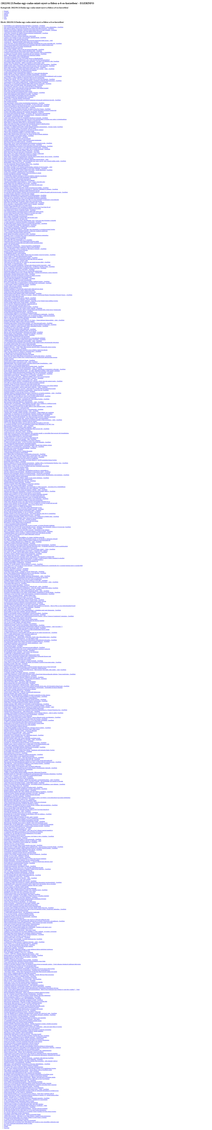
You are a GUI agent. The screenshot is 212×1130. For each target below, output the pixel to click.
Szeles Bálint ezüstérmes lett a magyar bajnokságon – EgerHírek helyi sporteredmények (27, 970)
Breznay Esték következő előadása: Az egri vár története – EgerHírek (22, 512)
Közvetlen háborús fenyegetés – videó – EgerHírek (17, 811)
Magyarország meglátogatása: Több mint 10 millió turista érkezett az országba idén (25, 1001)
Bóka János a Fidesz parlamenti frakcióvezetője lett (17, 89)
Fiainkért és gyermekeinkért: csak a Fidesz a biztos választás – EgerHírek (23, 308)
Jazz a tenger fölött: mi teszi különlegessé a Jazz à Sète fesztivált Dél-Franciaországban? (27, 60)
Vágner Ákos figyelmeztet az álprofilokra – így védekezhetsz (20, 901)
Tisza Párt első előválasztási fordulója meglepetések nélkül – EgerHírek (22, 510)
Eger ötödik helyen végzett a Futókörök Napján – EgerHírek (20, 210)
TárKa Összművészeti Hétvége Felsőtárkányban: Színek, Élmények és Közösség (25, 802)
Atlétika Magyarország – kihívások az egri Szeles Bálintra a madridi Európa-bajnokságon (27, 1116)
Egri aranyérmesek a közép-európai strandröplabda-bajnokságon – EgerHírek (24, 103)
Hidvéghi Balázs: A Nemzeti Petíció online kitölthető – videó (20, 427)
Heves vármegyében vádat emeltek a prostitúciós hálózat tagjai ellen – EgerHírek (25, 268)
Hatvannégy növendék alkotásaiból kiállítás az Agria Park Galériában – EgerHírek (25, 168)
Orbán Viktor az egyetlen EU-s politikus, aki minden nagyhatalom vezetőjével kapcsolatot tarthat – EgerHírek (32, 662)
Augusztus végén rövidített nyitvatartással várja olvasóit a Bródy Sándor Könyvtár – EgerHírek (29, 907)
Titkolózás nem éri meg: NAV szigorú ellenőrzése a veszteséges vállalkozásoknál (25, 668)
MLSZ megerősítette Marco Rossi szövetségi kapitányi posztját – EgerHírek (24, 509)
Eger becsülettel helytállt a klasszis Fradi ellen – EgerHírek (19, 650)
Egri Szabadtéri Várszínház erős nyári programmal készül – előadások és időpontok (26, 115)
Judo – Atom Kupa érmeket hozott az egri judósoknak (18, 716)
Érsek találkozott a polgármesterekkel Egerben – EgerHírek (19, 863)
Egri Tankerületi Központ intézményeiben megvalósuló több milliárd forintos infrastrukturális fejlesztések (31, 342)
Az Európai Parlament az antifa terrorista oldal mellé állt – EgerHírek (22, 759)
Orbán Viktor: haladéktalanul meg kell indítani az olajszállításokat (21, 434)
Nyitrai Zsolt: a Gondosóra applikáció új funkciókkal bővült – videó (21, 405)
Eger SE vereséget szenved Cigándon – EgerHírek (17, 857)
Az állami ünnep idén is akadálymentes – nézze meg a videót (20, 930)
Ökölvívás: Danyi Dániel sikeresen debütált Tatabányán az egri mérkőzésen (23, 1087)
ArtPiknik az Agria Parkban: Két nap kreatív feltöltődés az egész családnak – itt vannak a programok (30, 931)
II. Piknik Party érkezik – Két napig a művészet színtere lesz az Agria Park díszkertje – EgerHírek (29, 79)
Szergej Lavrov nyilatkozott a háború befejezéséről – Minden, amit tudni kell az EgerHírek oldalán (29, 1077)
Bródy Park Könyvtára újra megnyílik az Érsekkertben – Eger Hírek (22, 152)
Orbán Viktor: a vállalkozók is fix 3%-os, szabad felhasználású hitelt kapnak (24, 708)
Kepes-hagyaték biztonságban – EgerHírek (15, 815)
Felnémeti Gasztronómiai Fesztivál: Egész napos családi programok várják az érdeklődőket (27, 52)
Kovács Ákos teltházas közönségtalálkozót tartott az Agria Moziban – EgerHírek (25, 573)
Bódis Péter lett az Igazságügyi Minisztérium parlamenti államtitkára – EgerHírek (25, 196)
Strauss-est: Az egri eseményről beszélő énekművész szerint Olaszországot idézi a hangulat (27, 1083)
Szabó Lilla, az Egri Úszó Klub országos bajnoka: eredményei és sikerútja (23, 982)
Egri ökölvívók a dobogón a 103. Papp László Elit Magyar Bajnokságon (23, 86)
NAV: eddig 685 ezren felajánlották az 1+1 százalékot (18, 240)
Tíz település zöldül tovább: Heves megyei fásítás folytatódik (20, 344)
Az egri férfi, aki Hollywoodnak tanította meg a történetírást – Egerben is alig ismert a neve (27, 927)
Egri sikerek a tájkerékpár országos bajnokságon (16, 1113)
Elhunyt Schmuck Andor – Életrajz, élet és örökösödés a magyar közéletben (24, 1052)
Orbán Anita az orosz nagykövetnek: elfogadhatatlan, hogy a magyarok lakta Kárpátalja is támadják (30, 220)
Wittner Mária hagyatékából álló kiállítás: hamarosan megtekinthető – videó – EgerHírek (27, 576)
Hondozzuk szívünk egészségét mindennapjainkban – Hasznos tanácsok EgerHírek (25, 1108)
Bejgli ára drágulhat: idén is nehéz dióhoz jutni (16, 693)
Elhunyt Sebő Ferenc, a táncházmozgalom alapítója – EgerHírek (21, 257)
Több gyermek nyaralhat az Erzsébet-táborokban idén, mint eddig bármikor (23, 1104)
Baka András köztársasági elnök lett (13, 48)
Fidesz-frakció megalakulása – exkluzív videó (16, 260)
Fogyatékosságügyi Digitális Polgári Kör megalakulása (18, 769)
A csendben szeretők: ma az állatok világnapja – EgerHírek (19, 672)
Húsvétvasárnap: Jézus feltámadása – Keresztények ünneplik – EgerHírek (23, 333)
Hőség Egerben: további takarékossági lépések (16, 39)
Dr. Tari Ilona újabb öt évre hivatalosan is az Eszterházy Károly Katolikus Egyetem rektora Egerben (30, 1111)
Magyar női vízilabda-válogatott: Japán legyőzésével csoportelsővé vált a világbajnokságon (27, 1050)
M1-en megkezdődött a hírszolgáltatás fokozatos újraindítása (19, 95)
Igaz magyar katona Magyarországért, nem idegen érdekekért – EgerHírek (23, 1059)
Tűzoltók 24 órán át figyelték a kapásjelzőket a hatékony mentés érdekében (23, 1031)
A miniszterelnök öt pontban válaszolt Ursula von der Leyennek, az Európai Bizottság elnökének (29, 525)
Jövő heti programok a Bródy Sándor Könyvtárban (17, 430)
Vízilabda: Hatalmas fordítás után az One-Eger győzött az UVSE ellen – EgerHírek (26, 580)
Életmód (6, 11)
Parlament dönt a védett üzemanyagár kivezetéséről (17, 138)
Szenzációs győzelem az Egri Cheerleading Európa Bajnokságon (21, 1102)
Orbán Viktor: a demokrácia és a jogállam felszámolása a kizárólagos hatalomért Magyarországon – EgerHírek (33, 80)
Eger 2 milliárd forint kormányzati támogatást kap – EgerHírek (20, 675)
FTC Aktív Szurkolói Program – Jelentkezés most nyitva (18, 574)
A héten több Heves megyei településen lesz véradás (17, 353)
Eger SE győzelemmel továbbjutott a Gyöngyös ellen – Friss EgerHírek (22, 979)
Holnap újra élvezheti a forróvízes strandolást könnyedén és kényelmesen (23, 1041)
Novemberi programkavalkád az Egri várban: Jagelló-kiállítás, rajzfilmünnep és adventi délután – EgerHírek (32, 592)
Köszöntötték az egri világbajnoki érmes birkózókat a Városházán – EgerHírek (24, 25)
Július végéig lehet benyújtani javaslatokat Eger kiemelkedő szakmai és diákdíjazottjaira (27, 124)
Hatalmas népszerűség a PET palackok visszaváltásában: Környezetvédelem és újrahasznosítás (28, 1046)
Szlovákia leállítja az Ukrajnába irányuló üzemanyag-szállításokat (21, 458)
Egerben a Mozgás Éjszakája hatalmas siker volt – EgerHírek (20, 1080)
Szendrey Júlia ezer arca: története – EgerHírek (16, 286)
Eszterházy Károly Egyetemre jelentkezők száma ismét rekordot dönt (22, 384)
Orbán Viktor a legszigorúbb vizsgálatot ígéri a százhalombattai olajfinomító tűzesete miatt (27, 656)
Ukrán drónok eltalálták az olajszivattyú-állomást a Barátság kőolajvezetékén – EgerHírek (27, 727)
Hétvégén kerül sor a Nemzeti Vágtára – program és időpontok (20, 730)
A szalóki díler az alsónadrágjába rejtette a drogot (17, 653)
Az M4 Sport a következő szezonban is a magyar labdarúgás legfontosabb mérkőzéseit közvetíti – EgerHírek (32, 100)
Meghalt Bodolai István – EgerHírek (13, 449)
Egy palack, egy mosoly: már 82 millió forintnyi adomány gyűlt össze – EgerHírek (25, 552)
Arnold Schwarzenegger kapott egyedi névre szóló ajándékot (20, 724)
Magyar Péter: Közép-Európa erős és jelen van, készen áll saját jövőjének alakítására (26, 134)
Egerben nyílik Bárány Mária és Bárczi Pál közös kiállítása (19, 321)
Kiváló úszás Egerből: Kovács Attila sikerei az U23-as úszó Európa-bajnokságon (25, 1110)
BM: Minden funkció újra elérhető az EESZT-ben (17, 951)
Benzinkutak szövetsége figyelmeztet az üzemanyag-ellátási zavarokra (22, 275)
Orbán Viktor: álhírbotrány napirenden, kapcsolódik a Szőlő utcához (22, 745)
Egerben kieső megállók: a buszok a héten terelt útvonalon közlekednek (22, 140)
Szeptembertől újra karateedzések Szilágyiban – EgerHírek (19, 851)
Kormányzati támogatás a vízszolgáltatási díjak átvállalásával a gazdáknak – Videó (25, 1105)
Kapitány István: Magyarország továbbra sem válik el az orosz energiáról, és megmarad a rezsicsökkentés (31, 199)
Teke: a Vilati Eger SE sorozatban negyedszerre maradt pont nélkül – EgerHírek (25, 628)
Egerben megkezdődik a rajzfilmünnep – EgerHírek (17, 562)
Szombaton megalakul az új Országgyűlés (15, 238)
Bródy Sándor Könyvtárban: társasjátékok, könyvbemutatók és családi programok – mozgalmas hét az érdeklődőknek (34, 486)
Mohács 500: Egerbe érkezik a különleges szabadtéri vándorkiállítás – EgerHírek (25, 74)
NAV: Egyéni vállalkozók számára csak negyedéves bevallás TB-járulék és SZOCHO (26, 423)
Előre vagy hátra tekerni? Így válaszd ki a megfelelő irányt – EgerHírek (22, 351)
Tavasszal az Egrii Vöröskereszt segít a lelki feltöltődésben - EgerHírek (22, 998)
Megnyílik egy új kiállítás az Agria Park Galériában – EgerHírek (21, 897)
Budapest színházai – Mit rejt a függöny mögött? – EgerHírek (20, 790)
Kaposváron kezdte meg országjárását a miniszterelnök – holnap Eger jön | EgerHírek (26, 390)
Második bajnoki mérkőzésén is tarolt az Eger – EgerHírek (19, 799)
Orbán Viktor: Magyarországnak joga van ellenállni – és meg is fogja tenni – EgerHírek (27, 104)
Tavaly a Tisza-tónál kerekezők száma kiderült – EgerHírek (19, 945)
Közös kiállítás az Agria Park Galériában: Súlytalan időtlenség (20, 611)
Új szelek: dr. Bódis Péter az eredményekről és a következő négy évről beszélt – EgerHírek (27, 283)
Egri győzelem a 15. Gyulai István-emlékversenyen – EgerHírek (21, 943)
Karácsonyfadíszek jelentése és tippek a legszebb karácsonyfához (21, 904)
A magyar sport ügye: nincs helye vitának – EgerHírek (18, 431)
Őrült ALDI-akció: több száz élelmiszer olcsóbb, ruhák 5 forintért (21, 817)
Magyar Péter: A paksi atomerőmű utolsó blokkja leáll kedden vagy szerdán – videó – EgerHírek (29, 68)
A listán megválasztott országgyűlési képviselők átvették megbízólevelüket (23, 243)
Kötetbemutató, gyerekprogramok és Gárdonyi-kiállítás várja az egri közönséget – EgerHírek (28, 373)
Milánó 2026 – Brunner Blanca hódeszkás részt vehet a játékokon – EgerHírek (24, 488)
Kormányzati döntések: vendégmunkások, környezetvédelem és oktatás (22, 173)
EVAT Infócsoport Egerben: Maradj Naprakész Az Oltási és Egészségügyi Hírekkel (26, 1076)
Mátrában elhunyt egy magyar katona (13, 958)
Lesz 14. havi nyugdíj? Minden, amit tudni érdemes (17, 622)
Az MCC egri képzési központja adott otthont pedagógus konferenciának (23, 722)
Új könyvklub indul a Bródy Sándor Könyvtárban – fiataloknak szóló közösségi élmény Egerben (29, 750)
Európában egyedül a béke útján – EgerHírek (16, 663)
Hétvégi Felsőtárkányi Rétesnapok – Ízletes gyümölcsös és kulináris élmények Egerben (26, 992)
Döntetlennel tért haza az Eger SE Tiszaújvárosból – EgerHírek (20, 916)
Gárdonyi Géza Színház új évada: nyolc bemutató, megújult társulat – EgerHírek (25, 37)
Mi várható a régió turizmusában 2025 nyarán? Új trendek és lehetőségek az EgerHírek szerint (28, 1074)
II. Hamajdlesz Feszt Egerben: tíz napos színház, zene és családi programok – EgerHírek (27, 149)
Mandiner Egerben (9, 359)
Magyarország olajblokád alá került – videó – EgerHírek (18, 425)
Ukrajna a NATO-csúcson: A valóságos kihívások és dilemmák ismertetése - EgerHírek (26, 1098)
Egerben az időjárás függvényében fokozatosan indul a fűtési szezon (22, 729)
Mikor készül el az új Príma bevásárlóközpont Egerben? (18, 928)
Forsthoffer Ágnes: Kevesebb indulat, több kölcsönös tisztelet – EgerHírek (23, 85)
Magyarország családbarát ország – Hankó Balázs (17, 733)
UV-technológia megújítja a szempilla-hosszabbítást (17, 806)
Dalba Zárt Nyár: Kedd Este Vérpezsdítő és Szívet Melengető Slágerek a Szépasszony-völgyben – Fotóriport (32, 1047)
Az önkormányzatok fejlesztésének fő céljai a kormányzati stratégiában (22, 1073)
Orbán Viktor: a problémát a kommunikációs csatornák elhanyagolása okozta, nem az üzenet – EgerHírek (31, 156)
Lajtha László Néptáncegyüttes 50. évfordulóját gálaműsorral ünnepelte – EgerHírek (26, 118)
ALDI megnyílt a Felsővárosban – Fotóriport (15, 838)
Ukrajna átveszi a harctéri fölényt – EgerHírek (16, 137)
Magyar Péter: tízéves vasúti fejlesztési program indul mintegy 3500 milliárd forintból (26, 88)
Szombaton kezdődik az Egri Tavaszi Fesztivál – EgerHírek (19, 391)
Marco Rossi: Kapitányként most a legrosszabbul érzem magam (20, 547)
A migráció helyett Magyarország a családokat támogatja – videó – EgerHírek (24, 942)
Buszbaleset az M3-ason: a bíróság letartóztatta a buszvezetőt (20, 36)
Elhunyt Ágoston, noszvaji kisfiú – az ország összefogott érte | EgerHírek (23, 939)
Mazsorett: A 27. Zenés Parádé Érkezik (14, 940)
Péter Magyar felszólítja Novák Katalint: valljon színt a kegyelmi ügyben (23, 201)
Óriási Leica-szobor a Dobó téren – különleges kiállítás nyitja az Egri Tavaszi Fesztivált (27, 376)
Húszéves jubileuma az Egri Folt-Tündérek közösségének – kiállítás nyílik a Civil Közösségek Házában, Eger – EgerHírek (36, 463)
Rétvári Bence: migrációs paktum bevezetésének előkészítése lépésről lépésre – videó (26, 159)
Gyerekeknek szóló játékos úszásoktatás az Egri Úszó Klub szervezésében (23, 832)
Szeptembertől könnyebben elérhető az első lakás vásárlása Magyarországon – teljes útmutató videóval (30, 1061)
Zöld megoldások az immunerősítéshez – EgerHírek (17, 680)
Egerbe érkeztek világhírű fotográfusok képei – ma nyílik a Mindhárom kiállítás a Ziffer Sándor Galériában (32, 370)
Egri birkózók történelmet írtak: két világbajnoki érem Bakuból (20, 70)
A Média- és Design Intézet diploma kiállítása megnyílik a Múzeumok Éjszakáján (25, 772)
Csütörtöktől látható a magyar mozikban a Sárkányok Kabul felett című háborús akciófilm (27, 533)
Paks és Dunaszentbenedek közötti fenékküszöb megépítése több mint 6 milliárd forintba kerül (28, 45)
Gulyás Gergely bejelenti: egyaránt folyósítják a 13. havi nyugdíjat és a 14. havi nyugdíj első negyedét (30, 503)
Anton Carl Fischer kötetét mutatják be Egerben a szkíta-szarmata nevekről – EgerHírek (27, 826)
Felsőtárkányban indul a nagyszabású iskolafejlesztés (18, 46)
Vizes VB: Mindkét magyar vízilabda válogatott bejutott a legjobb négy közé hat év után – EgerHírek (30, 1013)
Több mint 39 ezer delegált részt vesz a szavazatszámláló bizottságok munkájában (25, 198)
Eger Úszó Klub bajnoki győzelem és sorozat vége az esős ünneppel (22, 1028)
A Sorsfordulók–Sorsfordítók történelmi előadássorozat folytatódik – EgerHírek (24, 747)
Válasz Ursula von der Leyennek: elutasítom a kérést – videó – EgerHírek (23, 528)
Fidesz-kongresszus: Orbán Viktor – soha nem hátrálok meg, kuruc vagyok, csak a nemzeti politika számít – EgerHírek (35, 161)
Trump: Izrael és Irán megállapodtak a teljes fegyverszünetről (20, 1120)
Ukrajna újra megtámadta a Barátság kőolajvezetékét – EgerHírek (21, 306)
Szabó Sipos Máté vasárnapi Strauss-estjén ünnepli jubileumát (20, 888)
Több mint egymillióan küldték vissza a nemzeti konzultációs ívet (21, 561)
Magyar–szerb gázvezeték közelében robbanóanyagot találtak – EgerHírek (23, 317)
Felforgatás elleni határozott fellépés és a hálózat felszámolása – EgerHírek (23, 754)
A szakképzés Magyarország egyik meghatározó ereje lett (19, 873)
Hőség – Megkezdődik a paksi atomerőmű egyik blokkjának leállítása (22, 55)
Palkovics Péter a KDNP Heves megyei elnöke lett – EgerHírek (20, 842)
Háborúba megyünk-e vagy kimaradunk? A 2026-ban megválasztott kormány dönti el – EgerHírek (29, 491)
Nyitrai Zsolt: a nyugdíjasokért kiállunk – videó (16, 469)
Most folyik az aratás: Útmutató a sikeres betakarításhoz (18, 1032)
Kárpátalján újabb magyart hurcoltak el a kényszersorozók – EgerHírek (22, 839)
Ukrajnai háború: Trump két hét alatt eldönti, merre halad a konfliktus (22, 894)
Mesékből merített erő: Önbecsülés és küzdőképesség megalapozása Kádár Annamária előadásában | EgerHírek (33, 774)
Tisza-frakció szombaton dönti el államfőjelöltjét (16, 57)
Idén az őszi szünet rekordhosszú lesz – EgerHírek (17, 690)
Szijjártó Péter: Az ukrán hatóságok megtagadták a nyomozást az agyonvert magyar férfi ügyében (29, 968)
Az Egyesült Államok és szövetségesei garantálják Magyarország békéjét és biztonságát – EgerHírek (30, 324)
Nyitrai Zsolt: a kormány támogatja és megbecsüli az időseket (20, 689)
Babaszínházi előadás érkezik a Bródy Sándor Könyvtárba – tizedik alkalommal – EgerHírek (28, 170)
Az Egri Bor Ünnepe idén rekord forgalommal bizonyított (19, 915)
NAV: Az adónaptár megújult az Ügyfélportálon (16, 318)
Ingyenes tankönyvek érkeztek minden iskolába (16, 887)
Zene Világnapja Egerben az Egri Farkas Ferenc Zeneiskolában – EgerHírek (24, 714)
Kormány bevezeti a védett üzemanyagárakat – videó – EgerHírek (21, 411)
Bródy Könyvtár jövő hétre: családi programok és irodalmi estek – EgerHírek (24, 202)
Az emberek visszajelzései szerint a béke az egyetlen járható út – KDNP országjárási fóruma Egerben (30, 460)
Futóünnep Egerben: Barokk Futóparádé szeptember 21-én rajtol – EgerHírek (24, 793)
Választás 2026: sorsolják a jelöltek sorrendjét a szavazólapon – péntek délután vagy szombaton (29, 412)
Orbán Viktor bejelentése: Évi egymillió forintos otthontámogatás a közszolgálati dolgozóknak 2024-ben (31, 988)
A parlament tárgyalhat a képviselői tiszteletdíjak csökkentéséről (20, 177)
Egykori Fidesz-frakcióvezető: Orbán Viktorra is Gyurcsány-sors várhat (22, 213)
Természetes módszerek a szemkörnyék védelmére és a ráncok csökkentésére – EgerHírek (27, 986)
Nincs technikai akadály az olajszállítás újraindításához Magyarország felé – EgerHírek (26, 428)
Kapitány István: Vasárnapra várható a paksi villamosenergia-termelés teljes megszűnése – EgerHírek (30, 64)
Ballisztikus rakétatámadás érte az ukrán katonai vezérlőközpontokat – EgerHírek (25, 195)
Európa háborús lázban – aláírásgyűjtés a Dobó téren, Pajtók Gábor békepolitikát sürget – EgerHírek (30, 637)
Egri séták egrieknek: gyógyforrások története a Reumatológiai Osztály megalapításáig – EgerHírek (30, 544)
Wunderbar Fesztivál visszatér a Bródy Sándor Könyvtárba (19, 290)
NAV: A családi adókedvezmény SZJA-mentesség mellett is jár (20, 634)
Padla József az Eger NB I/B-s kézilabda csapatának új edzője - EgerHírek (23, 1000)
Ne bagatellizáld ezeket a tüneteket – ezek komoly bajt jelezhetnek (21, 652)
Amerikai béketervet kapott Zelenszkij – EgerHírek (17, 482)
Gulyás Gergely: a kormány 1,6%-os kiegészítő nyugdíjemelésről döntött (23, 775)
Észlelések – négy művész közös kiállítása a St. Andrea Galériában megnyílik (24, 537)
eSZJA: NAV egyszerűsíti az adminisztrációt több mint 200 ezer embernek (23, 259)
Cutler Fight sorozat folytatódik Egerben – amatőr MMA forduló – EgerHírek (24, 782)
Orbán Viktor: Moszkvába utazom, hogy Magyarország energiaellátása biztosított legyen (27, 501)
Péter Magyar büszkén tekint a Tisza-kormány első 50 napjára (20, 128)
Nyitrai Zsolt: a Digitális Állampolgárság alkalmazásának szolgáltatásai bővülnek (25, 899)
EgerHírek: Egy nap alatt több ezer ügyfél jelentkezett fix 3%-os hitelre (22, 833)
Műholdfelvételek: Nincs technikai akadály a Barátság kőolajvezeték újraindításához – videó (28, 363)
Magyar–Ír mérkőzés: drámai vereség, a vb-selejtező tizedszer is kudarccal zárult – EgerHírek (28, 531)
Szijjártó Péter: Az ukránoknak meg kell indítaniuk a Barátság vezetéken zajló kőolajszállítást (28, 414)
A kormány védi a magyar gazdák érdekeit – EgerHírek (18, 485)
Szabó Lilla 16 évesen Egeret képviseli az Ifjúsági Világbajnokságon (22, 924)
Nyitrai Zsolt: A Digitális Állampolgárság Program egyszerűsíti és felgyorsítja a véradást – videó (29, 707)
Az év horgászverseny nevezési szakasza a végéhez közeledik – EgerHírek (23, 661)
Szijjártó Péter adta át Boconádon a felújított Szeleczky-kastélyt (20, 421)
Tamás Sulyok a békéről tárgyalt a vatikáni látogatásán (18, 451)
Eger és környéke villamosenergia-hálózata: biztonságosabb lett (20, 304)
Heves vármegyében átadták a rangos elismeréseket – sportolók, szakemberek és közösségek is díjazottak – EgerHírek (35, 369)
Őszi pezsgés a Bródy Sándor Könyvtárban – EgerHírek (18, 741)
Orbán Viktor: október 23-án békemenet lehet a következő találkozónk (22, 766)
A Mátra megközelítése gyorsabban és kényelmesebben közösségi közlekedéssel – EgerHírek (28, 146)
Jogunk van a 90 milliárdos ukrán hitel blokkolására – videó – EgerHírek (23, 367)
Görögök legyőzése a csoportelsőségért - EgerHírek (17, 1062)
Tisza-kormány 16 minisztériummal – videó (15, 263)
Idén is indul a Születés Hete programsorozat (15, 216)
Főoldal (6, 1126)
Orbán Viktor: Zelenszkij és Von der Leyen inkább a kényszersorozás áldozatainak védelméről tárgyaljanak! (32, 1055)
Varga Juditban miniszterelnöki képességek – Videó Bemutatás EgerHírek (23, 1081)
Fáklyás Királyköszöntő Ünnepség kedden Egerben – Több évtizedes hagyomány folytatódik (28, 922)
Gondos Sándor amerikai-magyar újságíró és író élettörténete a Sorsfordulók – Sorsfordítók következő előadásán (33, 687)
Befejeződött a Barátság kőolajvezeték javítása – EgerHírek (19, 274)
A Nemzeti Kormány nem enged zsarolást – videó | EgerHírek (20, 439)
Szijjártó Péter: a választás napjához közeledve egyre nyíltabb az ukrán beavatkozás (25, 350)
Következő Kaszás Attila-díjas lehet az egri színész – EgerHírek (20, 957)
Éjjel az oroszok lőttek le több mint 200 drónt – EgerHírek (19, 808)
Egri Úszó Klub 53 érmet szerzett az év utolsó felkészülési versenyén (22, 534)
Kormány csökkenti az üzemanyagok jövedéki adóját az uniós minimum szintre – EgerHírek (28, 406)
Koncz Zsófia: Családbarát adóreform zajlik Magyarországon (20, 973)
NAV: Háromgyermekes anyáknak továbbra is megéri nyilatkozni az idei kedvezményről (27, 540)
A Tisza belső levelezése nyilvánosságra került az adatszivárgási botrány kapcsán (25, 601)
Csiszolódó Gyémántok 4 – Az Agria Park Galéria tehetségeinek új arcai (23, 507)
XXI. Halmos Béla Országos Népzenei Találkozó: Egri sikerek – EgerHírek (24, 677)
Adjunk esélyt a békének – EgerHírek (14, 948)
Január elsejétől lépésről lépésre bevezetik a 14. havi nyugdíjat (20, 597)
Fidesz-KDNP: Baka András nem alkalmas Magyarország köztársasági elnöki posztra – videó (28, 40)
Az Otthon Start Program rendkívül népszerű (15, 726)
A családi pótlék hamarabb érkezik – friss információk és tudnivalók (21, 912)
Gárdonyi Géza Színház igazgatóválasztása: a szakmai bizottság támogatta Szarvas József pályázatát (30, 666)
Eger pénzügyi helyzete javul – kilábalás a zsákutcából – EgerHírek (21, 555)
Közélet (6, 15)
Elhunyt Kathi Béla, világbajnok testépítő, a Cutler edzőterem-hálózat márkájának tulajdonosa (28, 949)
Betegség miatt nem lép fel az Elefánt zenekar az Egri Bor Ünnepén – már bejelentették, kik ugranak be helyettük (33, 781)
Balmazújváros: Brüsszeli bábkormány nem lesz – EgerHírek (20, 481)
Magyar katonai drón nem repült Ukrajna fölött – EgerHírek (19, 683)
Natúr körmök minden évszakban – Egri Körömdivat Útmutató (20, 977)
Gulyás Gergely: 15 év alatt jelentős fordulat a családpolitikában (20, 698)
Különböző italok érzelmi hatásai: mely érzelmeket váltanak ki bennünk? (23, 933)
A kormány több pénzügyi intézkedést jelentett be (17, 165)
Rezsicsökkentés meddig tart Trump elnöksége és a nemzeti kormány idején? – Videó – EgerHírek (29, 549)
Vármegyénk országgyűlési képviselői (14, 296)
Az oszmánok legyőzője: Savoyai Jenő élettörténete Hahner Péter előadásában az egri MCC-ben (29, 424)
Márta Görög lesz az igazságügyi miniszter (15, 237)
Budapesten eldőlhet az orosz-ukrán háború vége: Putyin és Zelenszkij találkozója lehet (26, 919)
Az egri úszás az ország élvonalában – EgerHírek (17, 585)
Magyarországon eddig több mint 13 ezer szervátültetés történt (20, 800)
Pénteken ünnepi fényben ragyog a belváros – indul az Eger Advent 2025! (23, 504)
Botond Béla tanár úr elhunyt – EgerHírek (15, 461)
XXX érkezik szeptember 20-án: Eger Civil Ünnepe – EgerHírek (21, 812)
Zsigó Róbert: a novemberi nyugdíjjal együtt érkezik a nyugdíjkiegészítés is (23, 559)
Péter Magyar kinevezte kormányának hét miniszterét (18, 277)
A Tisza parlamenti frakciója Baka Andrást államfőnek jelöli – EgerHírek (23, 51)
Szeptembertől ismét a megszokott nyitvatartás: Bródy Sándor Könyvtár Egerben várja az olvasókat (30, 884)
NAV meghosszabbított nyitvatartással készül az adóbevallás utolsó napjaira (23, 211)
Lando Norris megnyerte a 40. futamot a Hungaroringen (18, 962)
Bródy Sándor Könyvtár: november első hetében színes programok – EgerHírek (25, 614)
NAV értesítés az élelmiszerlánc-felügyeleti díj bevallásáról (19, 180)
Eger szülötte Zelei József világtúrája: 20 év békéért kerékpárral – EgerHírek (24, 934)
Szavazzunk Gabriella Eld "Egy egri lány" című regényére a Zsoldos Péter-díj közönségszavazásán (30, 388)
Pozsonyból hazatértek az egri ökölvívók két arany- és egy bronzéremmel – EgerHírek (26, 106)
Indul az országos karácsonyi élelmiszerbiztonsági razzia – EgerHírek (22, 515)
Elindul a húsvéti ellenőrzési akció (13, 287)
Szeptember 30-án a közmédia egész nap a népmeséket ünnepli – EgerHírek (24, 735)
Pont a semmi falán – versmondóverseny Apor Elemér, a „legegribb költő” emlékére (26, 550)
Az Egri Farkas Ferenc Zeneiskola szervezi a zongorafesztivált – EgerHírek (23, 409)
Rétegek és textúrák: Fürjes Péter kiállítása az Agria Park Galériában (22, 484)
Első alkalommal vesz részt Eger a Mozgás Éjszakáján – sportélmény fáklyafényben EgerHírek (28, 1058)
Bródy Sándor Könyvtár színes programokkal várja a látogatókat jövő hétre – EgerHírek (27, 415)
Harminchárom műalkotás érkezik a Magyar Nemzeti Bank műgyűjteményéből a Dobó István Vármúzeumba (32, 309)
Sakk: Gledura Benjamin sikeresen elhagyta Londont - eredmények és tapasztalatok (25, 1099)
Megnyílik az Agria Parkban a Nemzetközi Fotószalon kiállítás (20, 155)
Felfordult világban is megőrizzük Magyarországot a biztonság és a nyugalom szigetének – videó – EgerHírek (32, 393)
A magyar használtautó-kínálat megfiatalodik (15, 524)
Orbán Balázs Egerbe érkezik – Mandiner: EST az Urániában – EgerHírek (23, 375)
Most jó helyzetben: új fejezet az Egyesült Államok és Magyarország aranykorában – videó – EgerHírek (31, 582)
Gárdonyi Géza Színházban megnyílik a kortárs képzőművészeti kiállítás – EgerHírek (26, 187)
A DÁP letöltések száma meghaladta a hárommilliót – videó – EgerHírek (23, 341)
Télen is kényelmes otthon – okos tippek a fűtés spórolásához (20, 681)
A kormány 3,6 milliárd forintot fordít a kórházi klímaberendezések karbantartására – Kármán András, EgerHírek (33, 127)
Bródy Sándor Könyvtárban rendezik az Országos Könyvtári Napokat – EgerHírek (25, 719)
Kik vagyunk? (7, 1125)
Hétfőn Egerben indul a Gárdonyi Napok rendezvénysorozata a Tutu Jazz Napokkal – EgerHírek (29, 66)
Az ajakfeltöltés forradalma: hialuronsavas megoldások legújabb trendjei (22, 1020)
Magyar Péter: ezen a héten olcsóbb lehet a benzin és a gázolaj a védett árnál (24, 153)
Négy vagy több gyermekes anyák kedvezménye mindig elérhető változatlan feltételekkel (27, 995)
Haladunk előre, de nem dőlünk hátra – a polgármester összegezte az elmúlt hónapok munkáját (28, 824)
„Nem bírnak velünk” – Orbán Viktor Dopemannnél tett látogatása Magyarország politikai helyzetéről (30, 971)
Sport (5, 18)
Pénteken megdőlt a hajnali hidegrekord (14, 251)
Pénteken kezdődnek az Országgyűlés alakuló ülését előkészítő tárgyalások (23, 289)
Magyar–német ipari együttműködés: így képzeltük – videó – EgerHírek (22, 739)
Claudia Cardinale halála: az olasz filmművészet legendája (19, 756)
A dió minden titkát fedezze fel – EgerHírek (15, 583)
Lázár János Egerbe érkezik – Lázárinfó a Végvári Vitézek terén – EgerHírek (24, 571)
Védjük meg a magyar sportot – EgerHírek (15, 348)
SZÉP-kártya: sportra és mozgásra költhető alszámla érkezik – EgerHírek (23, 849)
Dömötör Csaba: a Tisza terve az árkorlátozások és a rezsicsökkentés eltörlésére (24, 338)
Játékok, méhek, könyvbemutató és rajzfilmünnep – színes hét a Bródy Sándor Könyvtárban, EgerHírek (31, 588)
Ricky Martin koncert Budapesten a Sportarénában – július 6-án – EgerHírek (24, 446)
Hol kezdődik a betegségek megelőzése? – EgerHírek (18, 751)
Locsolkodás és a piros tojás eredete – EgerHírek (16, 327)
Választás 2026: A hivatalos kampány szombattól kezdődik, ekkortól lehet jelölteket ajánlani (28, 445)
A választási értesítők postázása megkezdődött (16, 476)
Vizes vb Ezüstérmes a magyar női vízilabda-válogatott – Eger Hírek (22, 1019)
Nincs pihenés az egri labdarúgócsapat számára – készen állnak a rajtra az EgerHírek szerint (28, 1070)
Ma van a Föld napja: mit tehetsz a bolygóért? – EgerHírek (19, 269)
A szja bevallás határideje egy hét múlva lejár (15, 219)
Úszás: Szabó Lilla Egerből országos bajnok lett (16, 991)
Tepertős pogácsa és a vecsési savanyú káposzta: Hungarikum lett (21, 437)
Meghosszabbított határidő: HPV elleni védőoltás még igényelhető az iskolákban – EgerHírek (28, 791)
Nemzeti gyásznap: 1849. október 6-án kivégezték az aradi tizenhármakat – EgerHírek (26, 704)
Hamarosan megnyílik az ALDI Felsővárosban (16, 910)
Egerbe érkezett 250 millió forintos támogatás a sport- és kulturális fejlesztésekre (25, 497)
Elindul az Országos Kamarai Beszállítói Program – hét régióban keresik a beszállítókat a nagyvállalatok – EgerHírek (34, 784)
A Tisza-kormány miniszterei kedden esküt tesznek (17, 232)
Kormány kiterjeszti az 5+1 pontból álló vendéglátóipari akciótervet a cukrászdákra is (26, 470)
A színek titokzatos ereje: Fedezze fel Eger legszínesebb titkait (20, 965)
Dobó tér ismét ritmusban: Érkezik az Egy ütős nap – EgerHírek (20, 125)
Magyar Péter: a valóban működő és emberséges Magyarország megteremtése (24, 77)
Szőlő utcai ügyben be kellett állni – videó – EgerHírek (18, 732)
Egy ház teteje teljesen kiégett (11, 536)
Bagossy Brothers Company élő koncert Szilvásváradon (18, 214)
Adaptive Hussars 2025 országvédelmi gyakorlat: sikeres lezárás (20, 619)
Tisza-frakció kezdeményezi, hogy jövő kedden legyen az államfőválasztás (23, 58)
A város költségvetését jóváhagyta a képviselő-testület (18, 436)
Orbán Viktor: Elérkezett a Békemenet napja (15, 644)
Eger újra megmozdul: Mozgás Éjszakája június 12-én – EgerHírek (21, 164)
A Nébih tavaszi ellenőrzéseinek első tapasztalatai (17, 336)
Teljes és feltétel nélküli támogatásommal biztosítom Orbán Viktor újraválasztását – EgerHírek (28, 372)
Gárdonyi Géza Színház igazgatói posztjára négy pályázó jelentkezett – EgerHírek (25, 854)
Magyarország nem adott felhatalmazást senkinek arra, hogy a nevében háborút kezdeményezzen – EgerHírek (32, 762)
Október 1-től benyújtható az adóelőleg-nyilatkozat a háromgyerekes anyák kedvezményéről (28, 760)
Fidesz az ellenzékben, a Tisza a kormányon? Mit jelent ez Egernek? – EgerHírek (25, 248)
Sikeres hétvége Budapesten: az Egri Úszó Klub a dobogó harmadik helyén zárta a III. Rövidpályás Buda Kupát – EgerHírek (36, 686)
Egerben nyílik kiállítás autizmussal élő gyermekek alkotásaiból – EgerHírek (24, 112)
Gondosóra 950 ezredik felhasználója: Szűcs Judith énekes (19, 658)
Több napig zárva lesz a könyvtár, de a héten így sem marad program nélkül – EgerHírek (27, 262)
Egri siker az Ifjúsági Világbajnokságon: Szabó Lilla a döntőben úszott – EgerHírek (25, 890)
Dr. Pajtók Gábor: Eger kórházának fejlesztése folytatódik (19, 354)
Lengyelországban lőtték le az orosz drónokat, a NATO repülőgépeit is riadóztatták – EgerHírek (29, 314)
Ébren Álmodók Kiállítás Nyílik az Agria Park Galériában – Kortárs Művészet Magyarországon (29, 974)
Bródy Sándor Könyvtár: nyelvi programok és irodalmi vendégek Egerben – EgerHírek (27, 281)
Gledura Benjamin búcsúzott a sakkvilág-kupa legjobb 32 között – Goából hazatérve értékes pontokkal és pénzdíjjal (34, 558)
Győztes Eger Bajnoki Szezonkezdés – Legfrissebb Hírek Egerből (21, 967)
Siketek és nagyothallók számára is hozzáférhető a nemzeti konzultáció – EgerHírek (26, 613)
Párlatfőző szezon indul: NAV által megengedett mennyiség (19, 893)
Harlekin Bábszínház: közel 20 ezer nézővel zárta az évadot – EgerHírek (23, 144)
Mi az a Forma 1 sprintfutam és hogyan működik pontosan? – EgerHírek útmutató (25, 1037)
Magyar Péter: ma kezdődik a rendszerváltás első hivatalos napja (21, 217)
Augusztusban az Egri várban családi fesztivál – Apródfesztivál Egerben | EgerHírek (26, 82)
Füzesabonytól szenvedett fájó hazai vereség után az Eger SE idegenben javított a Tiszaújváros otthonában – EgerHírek (35, 909)
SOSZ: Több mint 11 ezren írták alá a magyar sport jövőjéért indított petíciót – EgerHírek (27, 396)
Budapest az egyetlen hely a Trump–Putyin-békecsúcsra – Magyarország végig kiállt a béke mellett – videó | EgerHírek (35, 669)
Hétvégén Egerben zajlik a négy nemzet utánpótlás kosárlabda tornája (22, 738)
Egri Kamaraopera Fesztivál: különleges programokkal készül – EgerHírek (23, 603)
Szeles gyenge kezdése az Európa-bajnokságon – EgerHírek (19, 1107)
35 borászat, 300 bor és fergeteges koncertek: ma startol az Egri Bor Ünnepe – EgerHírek (27, 109)
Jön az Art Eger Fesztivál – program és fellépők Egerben (18, 913)
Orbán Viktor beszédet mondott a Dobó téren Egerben (18, 400)
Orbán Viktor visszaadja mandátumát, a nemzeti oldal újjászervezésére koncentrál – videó (27, 265)
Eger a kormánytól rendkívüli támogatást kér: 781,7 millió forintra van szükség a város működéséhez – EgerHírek (33, 27)
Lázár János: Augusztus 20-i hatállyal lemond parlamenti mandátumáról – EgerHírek (26, 33)
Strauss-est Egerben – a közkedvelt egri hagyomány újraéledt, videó (21, 903)
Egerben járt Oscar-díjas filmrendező (13, 671)
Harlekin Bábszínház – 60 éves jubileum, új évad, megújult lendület (21, 860)
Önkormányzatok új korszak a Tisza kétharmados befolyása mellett (21, 241)
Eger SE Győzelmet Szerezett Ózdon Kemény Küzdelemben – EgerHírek (23, 994)
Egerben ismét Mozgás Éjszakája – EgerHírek (16, 174)
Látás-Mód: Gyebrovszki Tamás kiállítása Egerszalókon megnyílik (21, 820)
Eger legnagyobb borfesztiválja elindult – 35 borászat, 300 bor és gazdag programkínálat (27, 113)
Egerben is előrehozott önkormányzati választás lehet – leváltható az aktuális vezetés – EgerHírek (29, 266)
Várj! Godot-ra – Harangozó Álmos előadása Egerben (18, 870)
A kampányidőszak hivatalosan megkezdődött (16, 452)
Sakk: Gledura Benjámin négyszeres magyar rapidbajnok (19, 778)
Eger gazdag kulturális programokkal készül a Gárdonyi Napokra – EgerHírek (24, 92)
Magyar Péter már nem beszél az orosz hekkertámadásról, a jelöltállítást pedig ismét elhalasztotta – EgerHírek (32, 610)
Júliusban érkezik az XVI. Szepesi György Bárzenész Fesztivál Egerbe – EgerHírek (26, 147)
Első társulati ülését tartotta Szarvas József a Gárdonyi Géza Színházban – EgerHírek (26, 498)
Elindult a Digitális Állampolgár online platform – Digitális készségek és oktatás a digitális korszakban (30, 1023)
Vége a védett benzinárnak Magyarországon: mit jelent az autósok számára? (23, 129)
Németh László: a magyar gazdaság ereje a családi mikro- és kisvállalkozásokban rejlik (26, 744)
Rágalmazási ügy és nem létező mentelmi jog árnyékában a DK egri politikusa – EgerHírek (28, 814)
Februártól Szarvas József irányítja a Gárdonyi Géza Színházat (20, 623)
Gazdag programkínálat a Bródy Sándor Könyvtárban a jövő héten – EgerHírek (25, 339)
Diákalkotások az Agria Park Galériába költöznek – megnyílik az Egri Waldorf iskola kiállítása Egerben (31, 301)
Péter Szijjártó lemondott (10, 101)
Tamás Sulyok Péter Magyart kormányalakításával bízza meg (20, 292)
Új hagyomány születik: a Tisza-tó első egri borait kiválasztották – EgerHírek (24, 49)
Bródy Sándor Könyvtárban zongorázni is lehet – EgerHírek (19, 234)
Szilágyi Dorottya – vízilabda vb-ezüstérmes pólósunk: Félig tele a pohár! (23, 885)
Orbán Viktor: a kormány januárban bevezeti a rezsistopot (19, 171)
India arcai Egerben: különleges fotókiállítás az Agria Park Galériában (22, 440)
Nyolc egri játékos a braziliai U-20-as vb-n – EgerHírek (18, 952)
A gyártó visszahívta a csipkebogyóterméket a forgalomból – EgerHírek (22, 222)
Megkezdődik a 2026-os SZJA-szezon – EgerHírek (17, 162)
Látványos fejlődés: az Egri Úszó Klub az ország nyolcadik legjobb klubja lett (24, 495)
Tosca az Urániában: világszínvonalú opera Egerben (17, 659)
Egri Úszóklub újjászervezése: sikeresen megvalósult (17, 617)
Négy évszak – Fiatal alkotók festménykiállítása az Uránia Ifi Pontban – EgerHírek (25, 696)
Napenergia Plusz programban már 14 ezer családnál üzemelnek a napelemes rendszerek (27, 649)
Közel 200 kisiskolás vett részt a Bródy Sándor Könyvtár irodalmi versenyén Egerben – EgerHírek (29, 254)
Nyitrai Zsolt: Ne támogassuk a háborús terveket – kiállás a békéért (21, 684)
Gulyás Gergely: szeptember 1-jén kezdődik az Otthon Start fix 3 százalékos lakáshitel (26, 896)
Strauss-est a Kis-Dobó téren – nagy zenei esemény (17, 879)
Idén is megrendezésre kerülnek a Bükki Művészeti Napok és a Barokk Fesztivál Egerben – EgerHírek (31, 848)
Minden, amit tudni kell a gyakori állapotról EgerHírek (18, 1096)
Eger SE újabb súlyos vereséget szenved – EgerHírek (18, 827)
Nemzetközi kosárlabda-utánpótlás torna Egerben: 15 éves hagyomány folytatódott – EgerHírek (29, 720)
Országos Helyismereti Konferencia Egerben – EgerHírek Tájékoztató (22, 1012)
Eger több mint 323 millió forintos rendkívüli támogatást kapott (20, 925)
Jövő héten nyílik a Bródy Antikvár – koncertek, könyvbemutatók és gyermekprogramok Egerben (29, 229)
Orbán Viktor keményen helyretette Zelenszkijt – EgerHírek (19, 543)
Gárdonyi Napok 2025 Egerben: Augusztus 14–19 (17, 936)
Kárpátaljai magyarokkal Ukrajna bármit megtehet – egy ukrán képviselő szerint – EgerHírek (28, 323)
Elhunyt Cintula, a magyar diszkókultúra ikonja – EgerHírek (19, 980)
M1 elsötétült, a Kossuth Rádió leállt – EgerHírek (17, 116)
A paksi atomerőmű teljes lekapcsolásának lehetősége (18, 71)
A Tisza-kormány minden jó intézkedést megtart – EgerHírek (20, 284)
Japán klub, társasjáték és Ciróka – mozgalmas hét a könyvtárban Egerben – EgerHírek (26, 399)
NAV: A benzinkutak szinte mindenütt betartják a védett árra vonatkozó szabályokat (26, 231)
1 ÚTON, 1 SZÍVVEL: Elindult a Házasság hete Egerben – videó (21, 954)
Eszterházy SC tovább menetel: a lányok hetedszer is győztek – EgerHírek (23, 564)
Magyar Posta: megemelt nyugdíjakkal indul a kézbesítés (19, 158)
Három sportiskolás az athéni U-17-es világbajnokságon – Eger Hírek (22, 997)
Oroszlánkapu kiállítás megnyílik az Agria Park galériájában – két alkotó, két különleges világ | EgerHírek (31, 61)
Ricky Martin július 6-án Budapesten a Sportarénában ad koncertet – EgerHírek (24, 454)
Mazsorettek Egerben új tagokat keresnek (15, 835)
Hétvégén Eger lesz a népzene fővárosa (14, 843)
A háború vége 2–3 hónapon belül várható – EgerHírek (18, 777)
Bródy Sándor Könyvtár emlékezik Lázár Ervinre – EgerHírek (20, 183)
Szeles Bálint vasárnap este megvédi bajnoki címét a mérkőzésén (21, 983)
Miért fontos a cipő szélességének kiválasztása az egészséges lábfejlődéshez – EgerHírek (27, 1064)
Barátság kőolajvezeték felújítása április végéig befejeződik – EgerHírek (22, 293)
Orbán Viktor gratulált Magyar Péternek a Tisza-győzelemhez (20, 299)
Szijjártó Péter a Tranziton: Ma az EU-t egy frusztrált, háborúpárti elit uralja (23, 867)
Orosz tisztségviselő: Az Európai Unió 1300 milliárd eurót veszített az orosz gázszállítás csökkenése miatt (31, 1122)
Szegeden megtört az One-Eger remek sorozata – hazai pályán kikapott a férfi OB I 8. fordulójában (30, 513)
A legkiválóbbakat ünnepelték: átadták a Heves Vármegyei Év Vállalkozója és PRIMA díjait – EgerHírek (31, 516)
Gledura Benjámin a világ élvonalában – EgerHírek (17, 635)
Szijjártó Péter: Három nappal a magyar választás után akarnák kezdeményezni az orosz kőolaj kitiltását (31, 385)
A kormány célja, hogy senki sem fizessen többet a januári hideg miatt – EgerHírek (25, 455)
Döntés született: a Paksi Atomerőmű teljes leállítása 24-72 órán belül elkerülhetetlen (26, 73)
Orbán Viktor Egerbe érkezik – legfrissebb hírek (16, 408)
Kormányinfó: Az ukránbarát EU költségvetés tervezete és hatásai (21, 1044)
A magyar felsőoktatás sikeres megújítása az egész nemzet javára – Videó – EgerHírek (26, 1089)
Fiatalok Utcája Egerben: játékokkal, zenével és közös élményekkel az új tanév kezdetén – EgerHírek (30, 30)
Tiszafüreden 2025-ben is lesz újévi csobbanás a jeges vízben (20, 891)
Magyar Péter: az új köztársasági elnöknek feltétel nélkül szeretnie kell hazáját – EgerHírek (27, 83)
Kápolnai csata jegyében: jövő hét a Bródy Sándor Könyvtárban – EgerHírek (24, 457)
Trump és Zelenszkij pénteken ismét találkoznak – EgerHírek (20, 329)
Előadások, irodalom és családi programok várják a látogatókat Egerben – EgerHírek (26, 326)
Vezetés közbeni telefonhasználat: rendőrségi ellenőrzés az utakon (21, 803)
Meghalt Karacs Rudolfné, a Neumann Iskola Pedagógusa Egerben (21, 1007)
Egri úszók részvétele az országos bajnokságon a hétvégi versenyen (21, 1043)
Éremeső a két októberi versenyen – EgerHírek (16, 568)
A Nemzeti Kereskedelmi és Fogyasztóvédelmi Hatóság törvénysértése (22, 208)
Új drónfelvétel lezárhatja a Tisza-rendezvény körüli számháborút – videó (23, 643)
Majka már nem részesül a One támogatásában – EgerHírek (19, 1016)
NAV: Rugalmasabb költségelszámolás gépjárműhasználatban (20, 443)
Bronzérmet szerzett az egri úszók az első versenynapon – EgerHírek (22, 598)
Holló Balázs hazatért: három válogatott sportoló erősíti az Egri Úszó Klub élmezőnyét (26, 809)
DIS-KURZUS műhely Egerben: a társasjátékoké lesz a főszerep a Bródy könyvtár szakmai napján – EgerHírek (33, 381)
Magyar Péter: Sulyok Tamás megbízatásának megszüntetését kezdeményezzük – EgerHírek (28, 143)
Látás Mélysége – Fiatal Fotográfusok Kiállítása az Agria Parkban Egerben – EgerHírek (27, 763)
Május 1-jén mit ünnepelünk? (11, 244)
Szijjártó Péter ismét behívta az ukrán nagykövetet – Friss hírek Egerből (22, 1034)
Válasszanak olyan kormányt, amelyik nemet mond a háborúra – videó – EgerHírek (26, 387)
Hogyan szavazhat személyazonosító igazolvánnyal (17, 179)
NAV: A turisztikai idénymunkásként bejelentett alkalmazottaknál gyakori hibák (24, 961)
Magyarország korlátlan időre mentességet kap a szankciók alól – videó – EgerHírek (26, 586)
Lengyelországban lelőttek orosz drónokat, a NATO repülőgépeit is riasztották (24, 818)
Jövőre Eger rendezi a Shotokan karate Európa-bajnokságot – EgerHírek (23, 553)
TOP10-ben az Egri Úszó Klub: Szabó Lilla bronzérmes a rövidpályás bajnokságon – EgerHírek (29, 594)
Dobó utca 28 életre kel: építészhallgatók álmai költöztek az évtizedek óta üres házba (26, 577)
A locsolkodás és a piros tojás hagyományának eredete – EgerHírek (21, 1086)
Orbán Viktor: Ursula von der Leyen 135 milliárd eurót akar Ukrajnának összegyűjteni (26, 466)
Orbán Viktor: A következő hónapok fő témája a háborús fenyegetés (21, 702)
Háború (6, 14)
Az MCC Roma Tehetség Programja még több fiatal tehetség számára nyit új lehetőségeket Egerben (30, 1068)
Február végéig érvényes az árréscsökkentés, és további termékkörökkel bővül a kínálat (26, 629)
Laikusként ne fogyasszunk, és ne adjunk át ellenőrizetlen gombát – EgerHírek (24, 821)
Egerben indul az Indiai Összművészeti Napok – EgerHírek (19, 360)
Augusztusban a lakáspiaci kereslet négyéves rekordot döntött (20, 852)
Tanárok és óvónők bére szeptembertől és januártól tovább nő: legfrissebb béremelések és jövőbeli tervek (31, 1090)
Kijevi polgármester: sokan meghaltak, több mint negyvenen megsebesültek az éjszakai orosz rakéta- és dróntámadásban (35, 119)
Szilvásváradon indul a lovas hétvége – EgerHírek (17, 937)
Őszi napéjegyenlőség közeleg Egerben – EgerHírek (17, 765)
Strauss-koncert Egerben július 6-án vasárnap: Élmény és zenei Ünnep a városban (25, 1117)
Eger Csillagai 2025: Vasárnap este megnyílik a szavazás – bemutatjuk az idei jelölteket (26, 530)
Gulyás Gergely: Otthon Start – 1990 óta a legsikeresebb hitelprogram (22, 692)
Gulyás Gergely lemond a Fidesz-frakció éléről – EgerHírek (19, 107)
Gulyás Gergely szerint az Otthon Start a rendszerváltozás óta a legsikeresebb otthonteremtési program (30, 357)
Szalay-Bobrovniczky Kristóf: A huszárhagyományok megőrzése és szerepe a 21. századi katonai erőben (31, 1095)
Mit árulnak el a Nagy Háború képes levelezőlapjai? (17, 522)
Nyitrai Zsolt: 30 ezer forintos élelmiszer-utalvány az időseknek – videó (22, 841)
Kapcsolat (6, 1128)
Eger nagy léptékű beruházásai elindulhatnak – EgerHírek (19, 872)
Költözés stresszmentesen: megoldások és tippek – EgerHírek (20, 866)
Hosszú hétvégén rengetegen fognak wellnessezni (17, 665)
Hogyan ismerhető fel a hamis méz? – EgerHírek (16, 876)
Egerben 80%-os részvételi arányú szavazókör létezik (18, 205)
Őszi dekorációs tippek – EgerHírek (13, 646)
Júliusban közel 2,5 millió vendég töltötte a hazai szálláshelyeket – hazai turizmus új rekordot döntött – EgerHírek (33, 846)
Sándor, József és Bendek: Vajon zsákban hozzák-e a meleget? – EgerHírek (23, 378)
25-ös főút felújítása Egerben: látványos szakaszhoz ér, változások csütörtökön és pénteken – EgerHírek (31, 189)
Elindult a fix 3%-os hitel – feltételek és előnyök (16, 855)
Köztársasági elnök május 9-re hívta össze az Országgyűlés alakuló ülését (23, 271)
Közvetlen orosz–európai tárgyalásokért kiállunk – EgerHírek (20, 448)
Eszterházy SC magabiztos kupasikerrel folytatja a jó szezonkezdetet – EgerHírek (25, 742)
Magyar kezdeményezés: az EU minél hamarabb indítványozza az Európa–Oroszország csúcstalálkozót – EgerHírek (34, 921)
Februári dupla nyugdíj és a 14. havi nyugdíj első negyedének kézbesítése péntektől (25, 494)
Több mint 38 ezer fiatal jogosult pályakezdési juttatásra (18, 946)
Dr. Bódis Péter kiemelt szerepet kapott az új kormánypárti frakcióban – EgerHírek (25, 223)
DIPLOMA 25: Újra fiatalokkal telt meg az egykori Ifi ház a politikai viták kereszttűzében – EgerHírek (31, 805)
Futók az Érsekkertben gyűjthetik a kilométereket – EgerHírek (20, 225)
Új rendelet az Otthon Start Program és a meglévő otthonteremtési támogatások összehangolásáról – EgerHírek (33, 882)
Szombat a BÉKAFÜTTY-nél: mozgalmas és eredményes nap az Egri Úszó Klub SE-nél (27, 207)
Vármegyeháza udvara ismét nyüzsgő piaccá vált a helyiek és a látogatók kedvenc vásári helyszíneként (30, 1053)
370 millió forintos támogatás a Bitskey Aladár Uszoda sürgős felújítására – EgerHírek (26, 478)
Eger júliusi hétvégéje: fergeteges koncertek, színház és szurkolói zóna (22, 121)
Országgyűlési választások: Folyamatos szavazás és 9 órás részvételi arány (23, 185)
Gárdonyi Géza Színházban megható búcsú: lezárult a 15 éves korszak (22, 492)
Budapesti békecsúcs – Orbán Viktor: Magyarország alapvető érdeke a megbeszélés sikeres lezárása (30, 347)
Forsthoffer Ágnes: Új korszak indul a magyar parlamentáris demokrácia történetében (26, 235)
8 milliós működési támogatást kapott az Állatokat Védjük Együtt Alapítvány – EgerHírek (27, 869)
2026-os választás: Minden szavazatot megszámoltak (17, 280)
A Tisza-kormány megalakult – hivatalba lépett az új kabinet (19, 226)
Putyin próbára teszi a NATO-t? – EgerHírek (15, 753)
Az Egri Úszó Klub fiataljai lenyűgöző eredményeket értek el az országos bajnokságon (26, 1040)
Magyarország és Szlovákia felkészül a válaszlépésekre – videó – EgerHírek (24, 402)
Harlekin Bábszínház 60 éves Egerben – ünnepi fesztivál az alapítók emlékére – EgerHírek (27, 705)
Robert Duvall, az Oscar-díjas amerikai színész (16, 467)
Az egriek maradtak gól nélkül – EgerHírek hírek (17, 1056)
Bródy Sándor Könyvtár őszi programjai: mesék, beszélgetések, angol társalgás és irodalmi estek (29, 556)
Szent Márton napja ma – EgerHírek (13, 567)
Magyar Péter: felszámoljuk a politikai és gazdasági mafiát (19, 131)
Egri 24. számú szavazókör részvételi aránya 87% (17, 305)
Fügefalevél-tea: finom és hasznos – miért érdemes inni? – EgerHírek (22, 711)
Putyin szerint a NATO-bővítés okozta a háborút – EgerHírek (20, 298)
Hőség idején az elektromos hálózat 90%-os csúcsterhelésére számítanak (23, 122)
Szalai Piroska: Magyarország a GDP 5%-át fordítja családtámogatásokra (23, 1003)
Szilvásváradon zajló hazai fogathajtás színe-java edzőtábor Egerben (22, 1049)
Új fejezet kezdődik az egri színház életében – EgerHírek (19, 135)
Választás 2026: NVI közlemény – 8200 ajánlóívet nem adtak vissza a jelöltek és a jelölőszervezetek (30, 403)
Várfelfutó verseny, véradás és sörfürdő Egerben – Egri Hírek (20, 976)
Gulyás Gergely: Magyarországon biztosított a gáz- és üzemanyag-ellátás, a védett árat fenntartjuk (29, 315)
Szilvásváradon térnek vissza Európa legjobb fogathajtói (18, 1022)
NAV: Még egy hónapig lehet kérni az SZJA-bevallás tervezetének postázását (24, 382)
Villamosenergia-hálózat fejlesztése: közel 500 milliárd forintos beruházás (23, 31)
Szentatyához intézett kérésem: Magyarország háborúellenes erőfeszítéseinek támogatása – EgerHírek (30, 640)
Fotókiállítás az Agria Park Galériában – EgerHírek (17, 796)
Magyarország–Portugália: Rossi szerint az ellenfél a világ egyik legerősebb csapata (25, 823)
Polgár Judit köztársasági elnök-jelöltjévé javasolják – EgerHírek (21, 94)
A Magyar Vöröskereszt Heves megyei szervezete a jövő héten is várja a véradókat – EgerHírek (29, 836)
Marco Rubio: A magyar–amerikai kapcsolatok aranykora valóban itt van (23, 464)
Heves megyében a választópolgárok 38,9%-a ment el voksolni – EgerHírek (24, 204)
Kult (5, 17)
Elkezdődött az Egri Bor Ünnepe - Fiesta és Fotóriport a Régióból (21, 1065)
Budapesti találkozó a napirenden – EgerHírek (16, 570)
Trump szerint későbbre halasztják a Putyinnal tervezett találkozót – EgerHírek (24, 647)
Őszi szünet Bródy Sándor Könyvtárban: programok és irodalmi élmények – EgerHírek (27, 641)
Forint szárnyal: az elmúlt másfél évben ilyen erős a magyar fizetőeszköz (23, 579)
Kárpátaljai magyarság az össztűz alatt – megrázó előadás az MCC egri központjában (26, 418)
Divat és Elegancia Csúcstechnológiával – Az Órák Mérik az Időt (21, 638)
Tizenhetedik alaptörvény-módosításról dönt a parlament (18, 97)
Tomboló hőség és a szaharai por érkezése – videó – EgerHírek (20, 878)
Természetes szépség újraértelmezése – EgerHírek (17, 736)
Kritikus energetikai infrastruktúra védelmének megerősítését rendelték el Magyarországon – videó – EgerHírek (33, 420)
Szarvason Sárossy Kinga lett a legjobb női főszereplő (18, 900)
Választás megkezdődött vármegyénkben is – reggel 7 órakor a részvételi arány (24, 182)
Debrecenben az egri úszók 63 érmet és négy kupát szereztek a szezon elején (24, 723)
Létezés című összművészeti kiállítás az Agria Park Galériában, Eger (22, 132)
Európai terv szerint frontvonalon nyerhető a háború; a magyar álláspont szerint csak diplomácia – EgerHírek (32, 717)
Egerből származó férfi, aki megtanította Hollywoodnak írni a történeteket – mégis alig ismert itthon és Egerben (33, 1026)
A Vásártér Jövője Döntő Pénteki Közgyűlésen (16, 1119)
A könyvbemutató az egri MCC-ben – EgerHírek (17, 631)
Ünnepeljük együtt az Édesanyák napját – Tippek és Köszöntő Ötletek (22, 1114)
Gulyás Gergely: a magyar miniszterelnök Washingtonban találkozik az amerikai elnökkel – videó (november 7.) (33, 626)
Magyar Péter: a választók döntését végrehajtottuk (17, 98)
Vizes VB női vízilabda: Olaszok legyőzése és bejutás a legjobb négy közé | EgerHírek (26, 1035)
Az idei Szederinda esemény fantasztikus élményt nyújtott (19, 1101)
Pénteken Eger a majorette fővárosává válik (15, 771)
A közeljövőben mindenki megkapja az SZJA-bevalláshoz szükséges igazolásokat (25, 176)
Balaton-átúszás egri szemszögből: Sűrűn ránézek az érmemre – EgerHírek (23, 955)
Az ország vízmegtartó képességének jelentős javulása (18, 1123)
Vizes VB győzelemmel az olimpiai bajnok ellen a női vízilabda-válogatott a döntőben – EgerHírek (30, 1015)
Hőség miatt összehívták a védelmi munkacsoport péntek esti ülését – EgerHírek (25, 67)
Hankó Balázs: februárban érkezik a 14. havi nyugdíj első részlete (21, 521)
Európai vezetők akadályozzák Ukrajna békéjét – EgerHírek (19, 302)
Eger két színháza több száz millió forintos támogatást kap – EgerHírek (22, 875)
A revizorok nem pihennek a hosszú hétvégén (16, 250)
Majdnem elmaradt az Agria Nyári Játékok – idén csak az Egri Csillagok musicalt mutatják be (28, 830)
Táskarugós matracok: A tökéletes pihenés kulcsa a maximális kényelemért (23, 1009)
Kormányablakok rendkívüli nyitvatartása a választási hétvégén (20, 312)
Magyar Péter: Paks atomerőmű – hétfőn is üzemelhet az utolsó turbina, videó (24, 63)
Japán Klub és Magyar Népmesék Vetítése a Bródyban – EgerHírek (21, 150)
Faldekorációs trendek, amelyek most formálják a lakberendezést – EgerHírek (24, 625)
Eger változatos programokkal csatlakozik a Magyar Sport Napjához (22, 247)
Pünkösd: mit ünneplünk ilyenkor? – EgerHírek (16, 186)
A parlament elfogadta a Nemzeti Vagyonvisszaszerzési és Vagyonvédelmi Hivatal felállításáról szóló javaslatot (33, 76)
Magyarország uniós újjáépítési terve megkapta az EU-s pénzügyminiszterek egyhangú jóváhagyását (30, 110)
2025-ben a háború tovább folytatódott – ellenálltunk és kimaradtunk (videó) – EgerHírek (27, 472)
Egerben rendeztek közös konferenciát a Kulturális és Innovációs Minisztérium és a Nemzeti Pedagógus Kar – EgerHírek (35, 710)
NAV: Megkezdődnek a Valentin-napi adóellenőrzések (18, 479)
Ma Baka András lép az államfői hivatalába (15, 34)
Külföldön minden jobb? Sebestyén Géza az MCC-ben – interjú (20, 379)
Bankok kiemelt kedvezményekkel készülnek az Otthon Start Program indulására (25, 858)
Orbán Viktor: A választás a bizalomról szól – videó (17, 829)
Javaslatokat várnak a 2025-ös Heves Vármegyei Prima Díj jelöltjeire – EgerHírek (25, 678)
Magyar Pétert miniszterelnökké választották (15, 228)
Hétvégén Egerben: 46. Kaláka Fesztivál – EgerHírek (18, 141)
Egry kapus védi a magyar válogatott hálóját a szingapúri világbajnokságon (23, 1067)
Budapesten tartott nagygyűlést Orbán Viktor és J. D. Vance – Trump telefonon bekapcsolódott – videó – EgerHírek (34, 320)
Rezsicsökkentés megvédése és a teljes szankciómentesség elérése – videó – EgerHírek (26, 591)
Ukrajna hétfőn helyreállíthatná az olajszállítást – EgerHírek (19, 278)
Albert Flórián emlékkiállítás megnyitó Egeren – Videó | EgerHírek (21, 1071)
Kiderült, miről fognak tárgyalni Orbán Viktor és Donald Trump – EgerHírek (24, 600)
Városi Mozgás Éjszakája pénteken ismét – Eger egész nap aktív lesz (22, 1004)
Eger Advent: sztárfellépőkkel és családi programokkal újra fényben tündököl (24, 620)
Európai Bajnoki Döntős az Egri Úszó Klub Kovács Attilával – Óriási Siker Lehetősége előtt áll (29, 1093)
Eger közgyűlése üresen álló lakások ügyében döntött (18, 748)
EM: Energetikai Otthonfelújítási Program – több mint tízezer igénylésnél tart (24, 394)
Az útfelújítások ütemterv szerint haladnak (15, 253)
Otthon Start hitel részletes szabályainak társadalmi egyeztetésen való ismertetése (25, 1018)
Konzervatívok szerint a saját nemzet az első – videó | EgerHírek (21, 362)
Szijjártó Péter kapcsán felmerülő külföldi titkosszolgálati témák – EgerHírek (24, 366)
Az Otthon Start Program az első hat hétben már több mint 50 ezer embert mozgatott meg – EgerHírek (30, 632)
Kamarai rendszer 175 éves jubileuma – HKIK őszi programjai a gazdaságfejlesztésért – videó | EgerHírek (31, 780)
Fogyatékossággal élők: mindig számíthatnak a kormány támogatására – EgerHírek (25, 788)
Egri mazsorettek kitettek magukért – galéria (15, 864)
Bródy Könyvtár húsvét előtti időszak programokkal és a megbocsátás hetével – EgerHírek (27, 356)
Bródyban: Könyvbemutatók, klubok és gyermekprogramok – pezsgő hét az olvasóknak (27, 473)
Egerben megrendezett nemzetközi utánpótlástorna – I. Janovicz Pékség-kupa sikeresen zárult (28, 861)
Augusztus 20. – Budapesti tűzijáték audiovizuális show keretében (21, 42)
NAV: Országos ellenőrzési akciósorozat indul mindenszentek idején (22, 655)
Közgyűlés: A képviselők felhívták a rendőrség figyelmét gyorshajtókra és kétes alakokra (27, 695)
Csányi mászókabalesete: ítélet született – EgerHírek (17, 608)
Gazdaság (6, 12)
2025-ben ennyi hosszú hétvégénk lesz (14, 918)
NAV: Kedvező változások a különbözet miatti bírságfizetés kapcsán (22, 190)
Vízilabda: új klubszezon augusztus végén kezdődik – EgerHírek (21, 960)
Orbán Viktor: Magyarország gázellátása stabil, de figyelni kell (20, 330)
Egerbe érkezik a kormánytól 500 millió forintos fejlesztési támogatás (22, 794)
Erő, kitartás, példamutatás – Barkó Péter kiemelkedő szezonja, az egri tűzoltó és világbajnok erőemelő (30, 539)
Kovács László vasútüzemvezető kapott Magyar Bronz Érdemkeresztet (22, 906)
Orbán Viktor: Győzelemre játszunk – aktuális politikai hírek (19, 595)
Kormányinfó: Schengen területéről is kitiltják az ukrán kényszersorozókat (23, 500)
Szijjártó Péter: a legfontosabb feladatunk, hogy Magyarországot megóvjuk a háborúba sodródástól (29, 417)
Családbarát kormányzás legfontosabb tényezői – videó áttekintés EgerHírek (24, 985)
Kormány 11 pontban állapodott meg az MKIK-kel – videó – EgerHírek (22, 542)
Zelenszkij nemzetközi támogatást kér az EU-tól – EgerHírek (20, 1010)
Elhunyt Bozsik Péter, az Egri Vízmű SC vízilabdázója (18, 1092)
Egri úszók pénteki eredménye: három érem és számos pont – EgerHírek (23, 589)
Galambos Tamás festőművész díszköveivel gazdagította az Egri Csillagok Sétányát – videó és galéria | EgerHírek (33, 713)
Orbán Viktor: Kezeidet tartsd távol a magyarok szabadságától (20, 397)
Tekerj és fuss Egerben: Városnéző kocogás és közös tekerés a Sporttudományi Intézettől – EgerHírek (30, 768)
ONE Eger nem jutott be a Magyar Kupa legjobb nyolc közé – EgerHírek (23, 845)
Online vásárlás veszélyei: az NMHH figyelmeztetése (18, 506)
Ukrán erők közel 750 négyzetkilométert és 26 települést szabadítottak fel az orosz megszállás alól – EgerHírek (33, 43)
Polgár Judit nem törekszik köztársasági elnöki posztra (18, 91)
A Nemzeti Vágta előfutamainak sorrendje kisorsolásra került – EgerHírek (23, 787)
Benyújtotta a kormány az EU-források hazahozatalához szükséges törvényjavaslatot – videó (28, 167)
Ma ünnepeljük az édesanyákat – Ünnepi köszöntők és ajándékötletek (22, 246)
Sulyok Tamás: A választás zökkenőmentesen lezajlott (18, 256)
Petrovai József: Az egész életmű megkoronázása (16, 365)
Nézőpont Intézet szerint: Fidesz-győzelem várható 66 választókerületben (23, 345)
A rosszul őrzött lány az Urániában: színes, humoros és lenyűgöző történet (23, 518)
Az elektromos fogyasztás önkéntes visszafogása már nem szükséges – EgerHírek (25, 54)
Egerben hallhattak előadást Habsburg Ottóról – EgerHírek (19, 335)
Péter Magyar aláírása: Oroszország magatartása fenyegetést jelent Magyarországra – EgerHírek (29, 28)
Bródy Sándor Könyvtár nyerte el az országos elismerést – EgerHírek (22, 607)
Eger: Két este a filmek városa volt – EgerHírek (16, 785)
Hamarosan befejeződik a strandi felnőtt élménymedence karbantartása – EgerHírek (25, 701)
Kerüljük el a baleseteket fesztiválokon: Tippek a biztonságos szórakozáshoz (24, 1038)
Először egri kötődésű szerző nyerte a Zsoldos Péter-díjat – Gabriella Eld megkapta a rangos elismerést (30, 272)
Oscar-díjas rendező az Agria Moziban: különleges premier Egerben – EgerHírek (25, 699)
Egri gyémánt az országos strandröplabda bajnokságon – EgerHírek (21, 1025)
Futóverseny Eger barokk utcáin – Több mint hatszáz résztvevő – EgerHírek (24, 757)
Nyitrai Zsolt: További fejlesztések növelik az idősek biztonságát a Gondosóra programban (27, 1029)
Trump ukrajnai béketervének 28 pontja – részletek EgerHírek (20, 519)
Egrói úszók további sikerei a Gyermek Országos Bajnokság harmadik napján (24, 1006)
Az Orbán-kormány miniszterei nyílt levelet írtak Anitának (19, 193)
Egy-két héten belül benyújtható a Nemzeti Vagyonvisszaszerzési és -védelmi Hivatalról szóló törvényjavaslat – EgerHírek (36, 192)
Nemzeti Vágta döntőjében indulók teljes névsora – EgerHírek (20, 881)
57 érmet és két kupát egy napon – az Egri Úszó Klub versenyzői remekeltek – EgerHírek (27, 442)
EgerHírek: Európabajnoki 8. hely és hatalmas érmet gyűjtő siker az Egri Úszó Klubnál (26, 1079)
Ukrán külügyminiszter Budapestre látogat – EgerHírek (18, 311)
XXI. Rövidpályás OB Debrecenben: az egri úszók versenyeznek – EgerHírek (24, 604)
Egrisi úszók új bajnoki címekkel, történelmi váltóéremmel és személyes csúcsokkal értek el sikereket (30, 1084)
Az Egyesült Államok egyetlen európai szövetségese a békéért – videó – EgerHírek (25, 489)
